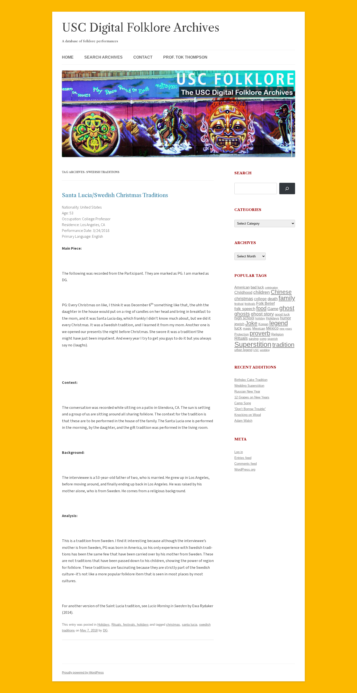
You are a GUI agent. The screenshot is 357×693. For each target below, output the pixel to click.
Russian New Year (247, 391)
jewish (239, 324)
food (261, 308)
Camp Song (242, 403)
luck (238, 328)
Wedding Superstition (249, 385)
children (261, 292)
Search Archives (103, 57)
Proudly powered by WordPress (83, 672)
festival (239, 303)
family (287, 298)
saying (254, 339)
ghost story (262, 313)
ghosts (242, 313)
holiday (260, 318)
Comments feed (245, 463)
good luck (282, 314)
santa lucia (189, 624)
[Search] (287, 188)
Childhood (243, 292)
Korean (263, 324)
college (260, 299)
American (242, 287)
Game (272, 309)
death (273, 298)
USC (256, 350)
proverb (260, 333)
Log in (238, 452)
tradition (283, 344)
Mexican (258, 328)
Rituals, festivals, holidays (130, 624)
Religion (277, 334)
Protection (241, 334)
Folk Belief (265, 303)
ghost (286, 308)
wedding (265, 350)
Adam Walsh (243, 420)
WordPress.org (244, 469)
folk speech (244, 309)
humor (285, 318)
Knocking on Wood (247, 415)
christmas (173, 624)
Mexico (272, 328)
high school (244, 318)
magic (247, 328)
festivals (250, 304)
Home (68, 57)
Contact (143, 57)
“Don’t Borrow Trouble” (250, 409)
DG (105, 630)
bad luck (257, 287)
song (263, 339)
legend (278, 323)
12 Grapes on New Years (251, 397)
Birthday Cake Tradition (250, 380)
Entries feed (242, 458)
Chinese (281, 292)
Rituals (241, 338)
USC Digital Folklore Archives (140, 28)
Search (243, 173)
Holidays (103, 624)
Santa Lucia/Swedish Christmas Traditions (115, 195)
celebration (271, 287)
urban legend (243, 350)
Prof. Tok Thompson (185, 57)
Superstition (252, 344)
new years (286, 328)
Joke (251, 323)
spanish (272, 338)
